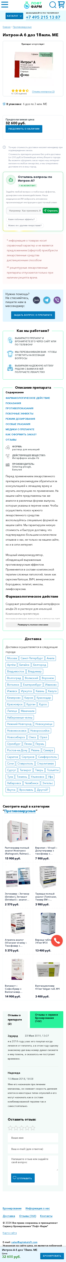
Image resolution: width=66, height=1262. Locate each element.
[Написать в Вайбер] (57, 300)
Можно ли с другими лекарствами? (25, 225)
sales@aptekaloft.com (24, 1242)
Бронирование (12, 1208)
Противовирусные (22, 27)
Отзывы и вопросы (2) (43, 91)
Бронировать (52, 1256)
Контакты (46, 1216)
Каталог (12, 16)
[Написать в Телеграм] (46, 300)
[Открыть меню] (4, 5)
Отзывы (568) (27, 1216)
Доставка (9, 1216)
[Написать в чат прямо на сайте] (36, 300)
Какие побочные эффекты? (21, 219)
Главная (6, 27)
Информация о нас (38, 1208)
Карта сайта (10, 1232)
